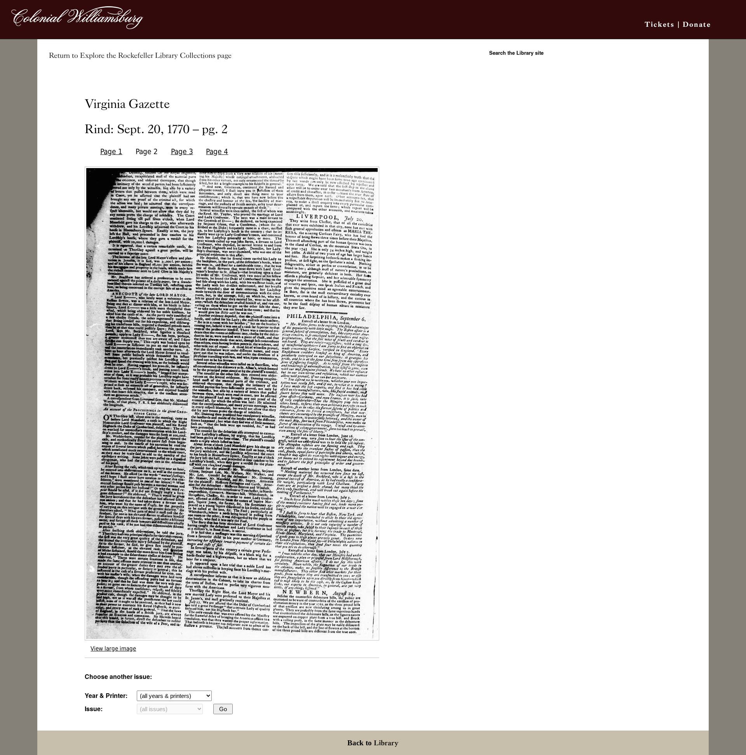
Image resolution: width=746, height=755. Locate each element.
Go (223, 709)
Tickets (660, 24)
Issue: (94, 708)
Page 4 (217, 151)
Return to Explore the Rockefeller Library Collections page (140, 55)
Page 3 (182, 151)
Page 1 (111, 151)
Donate (697, 24)
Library (386, 742)
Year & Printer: (106, 695)
